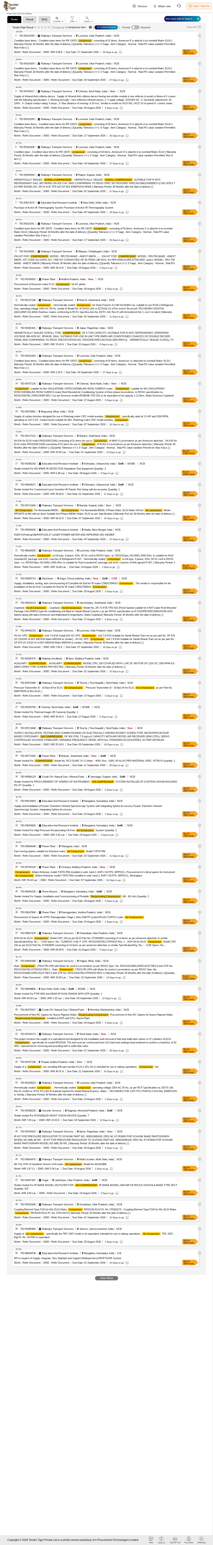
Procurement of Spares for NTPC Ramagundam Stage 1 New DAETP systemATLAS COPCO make (78, 917)
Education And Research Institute (59, 202)
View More (106, 1278)
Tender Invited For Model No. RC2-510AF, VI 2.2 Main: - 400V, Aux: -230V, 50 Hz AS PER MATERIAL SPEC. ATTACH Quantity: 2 (94, 760)
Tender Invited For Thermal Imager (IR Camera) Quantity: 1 (46, 712)
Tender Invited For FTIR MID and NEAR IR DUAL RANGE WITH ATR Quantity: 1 (58, 993)
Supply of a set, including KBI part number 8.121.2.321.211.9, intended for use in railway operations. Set (86, 1066)
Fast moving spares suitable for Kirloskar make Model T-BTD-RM (59, 851)
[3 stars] (42, 27)
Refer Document (31, 52)
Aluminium (48, 578)
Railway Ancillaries (52, 658)
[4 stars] (45, 27)
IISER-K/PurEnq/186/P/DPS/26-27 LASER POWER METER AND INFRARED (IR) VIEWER (64, 534)
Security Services (51, 1110)
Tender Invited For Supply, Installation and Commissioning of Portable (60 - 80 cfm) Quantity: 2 (81, 896)
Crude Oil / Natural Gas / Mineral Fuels (63, 776)
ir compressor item (75, 27)
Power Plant (48, 279)
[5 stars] (48, 27)
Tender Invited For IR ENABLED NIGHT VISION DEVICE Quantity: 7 (51, 1115)
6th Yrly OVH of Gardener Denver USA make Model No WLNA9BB (60, 1164)
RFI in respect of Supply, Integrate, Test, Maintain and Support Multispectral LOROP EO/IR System (67, 1258)
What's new (164, 6)
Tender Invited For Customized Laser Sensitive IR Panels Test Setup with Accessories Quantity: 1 (67, 489)
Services (142, 6)
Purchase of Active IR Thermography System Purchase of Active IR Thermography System (63, 207)
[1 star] (35, 27)
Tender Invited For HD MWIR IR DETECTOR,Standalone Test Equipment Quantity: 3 (60, 468)
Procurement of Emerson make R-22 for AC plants (50, 284)
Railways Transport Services (56, 35)
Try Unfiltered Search (106, 27)
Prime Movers (50, 891)
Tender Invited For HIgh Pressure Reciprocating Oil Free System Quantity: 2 (65, 830)
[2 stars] (38, 27)
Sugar (45, 1180)
